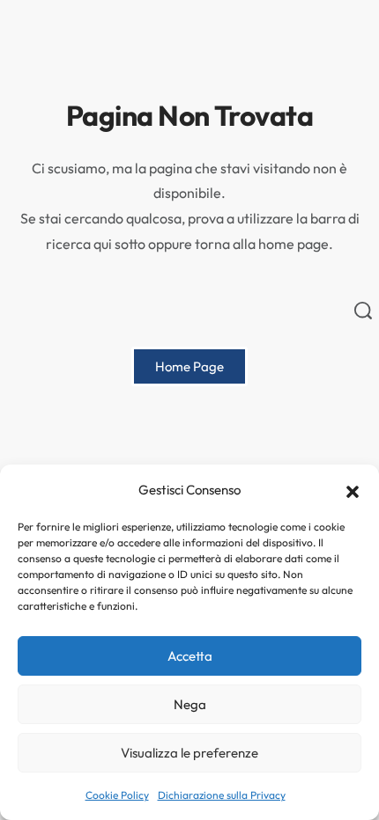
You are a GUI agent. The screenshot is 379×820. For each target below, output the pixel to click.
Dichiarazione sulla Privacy (222, 795)
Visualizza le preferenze (189, 752)
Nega (190, 704)
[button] (352, 490)
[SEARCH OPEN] (363, 310)
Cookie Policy (117, 795)
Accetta (189, 656)
